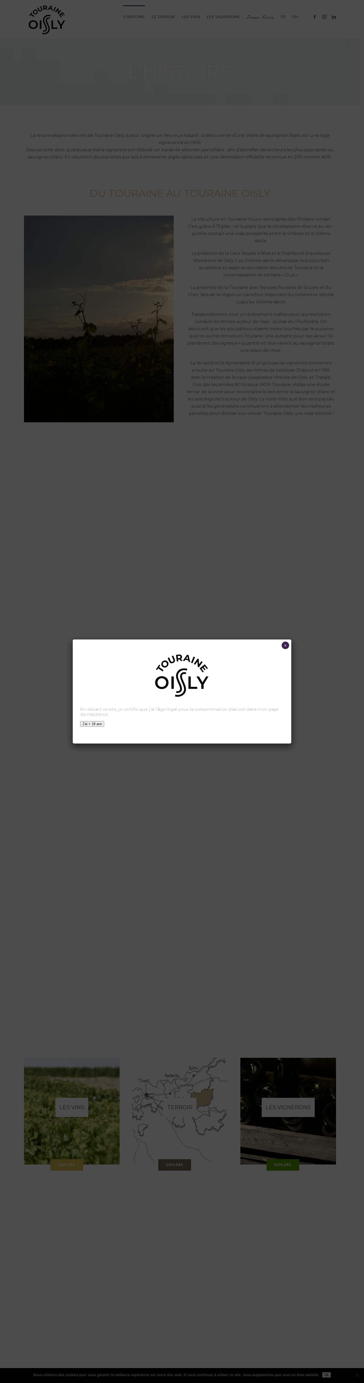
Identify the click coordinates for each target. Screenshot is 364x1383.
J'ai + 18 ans (92, 724)
